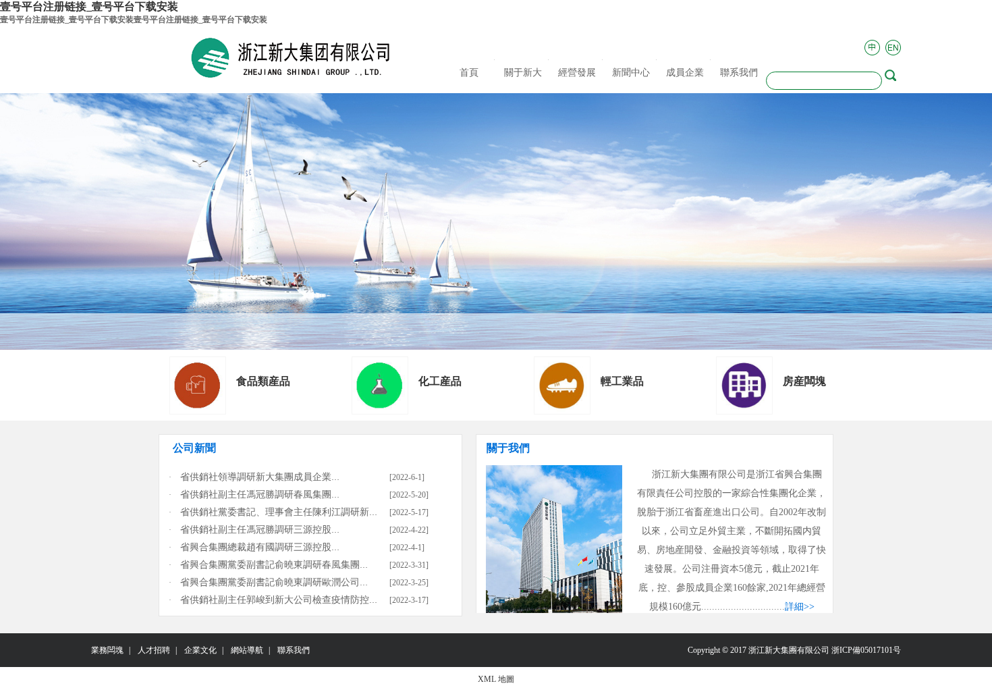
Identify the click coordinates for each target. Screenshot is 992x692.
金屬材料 (804, 381)
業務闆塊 (107, 650)
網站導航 (247, 650)
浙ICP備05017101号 (866, 650)
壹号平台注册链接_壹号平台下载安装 (89, 6)
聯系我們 (293, 650)
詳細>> (800, 607)
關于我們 (508, 448)
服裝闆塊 (257, 381)
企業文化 (200, 650)
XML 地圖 (496, 679)
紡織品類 (440, 381)
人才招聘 (154, 650)
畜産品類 (622, 381)
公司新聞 (194, 448)
